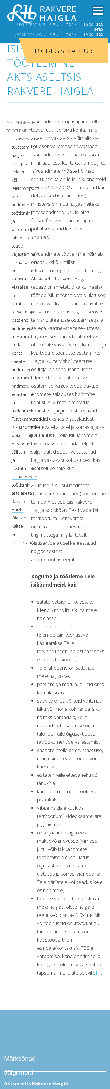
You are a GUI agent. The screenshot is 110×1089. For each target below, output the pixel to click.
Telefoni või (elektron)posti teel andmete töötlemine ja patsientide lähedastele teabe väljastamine (25, 213)
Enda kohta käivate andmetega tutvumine (22, 361)
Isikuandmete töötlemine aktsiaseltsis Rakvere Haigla (24, 493)
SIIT (97, 972)
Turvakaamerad (26, 419)
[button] (98, 10)
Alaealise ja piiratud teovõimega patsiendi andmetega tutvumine (23, 311)
